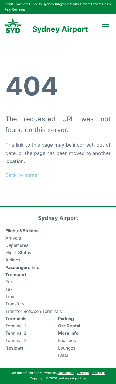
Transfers (14, 303)
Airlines (12, 259)
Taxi (9, 289)
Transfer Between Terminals (33, 311)
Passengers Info (22, 267)
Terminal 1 (15, 325)
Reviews (14, 348)
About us (98, 373)
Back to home (21, 175)
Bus (9, 282)
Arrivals (13, 238)
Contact (83, 373)
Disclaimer (66, 373)
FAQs (63, 355)
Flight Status (18, 252)
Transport (15, 274)
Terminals (15, 318)
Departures (16, 245)
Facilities (67, 340)
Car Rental (69, 325)
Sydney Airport (60, 29)
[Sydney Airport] (13, 25)
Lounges (66, 348)
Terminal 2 (16, 333)
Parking (66, 318)
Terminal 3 (16, 340)
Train (10, 296)
